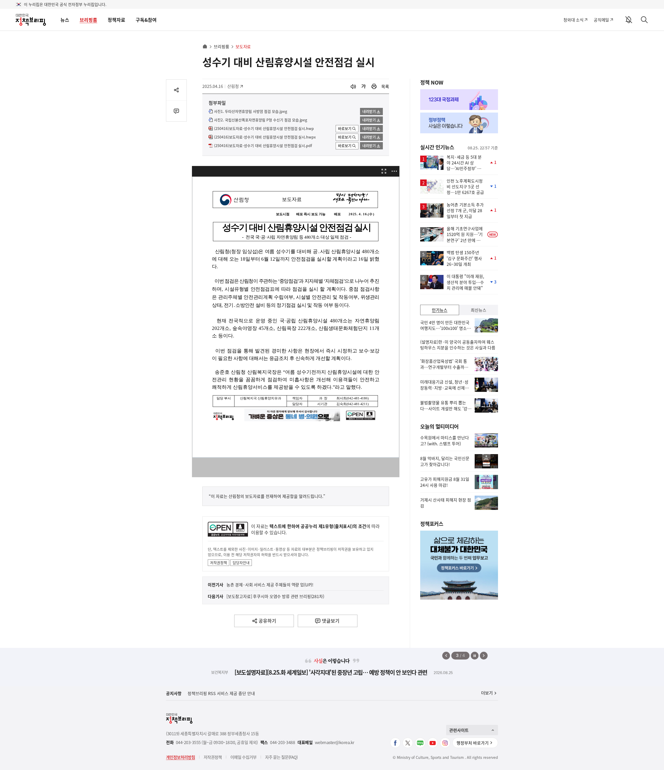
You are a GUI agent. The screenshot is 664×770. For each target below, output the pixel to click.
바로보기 (344, 128)
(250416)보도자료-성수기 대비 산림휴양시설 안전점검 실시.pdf (263, 145)
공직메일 (601, 19)
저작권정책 (218, 562)
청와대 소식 (573, 19)
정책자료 (116, 19)
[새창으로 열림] (374, 86)
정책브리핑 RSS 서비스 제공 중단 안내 (221, 693)
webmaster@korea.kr (334, 742)
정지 (475, 656)
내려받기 (369, 111)
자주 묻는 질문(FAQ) (281, 757)
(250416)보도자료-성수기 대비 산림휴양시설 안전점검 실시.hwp (264, 128)
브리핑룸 (88, 19)
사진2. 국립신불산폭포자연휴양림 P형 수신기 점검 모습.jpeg (260, 120)
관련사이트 (459, 730)
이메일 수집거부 (243, 757)
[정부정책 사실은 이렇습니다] (459, 123)
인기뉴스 (439, 310)
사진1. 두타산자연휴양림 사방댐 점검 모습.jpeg (250, 111)
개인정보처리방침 (180, 757)
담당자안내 (241, 562)
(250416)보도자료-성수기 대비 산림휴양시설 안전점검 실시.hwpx (265, 137)
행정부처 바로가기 (473, 743)
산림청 (235, 86)
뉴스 (64, 19)
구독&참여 (146, 19)
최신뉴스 (478, 310)
